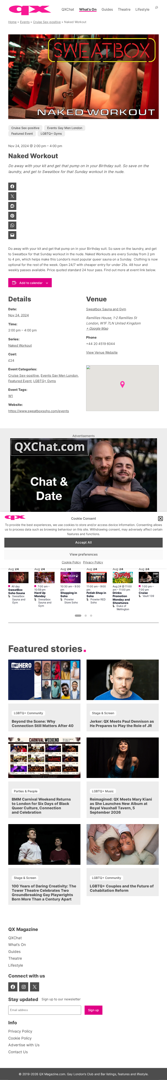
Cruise (143, 593)
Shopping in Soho (68, 594)
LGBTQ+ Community (28, 713)
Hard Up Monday (40, 594)
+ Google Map (97, 328)
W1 (10, 396)
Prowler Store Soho (71, 601)
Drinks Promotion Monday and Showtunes (121, 598)
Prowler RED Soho (98, 601)
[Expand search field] (156, 9)
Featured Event (22, 133)
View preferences (84, 554)
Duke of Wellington (123, 607)
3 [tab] (91, 616)
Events (25, 22)
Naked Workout (20, 345)
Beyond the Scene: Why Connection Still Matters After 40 (42, 723)
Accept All (83, 542)
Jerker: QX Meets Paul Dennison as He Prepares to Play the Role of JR (122, 723)
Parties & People (25, 791)
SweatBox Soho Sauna (16, 591)
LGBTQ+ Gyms (51, 133)
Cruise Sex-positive (47, 22)
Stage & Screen (103, 713)
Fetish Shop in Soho (96, 594)
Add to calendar (30, 283)
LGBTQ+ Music (103, 791)
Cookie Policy (71, 562)
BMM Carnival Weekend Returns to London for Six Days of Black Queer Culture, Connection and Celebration (41, 806)
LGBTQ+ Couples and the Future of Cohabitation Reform (122, 888)
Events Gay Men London (64, 128)
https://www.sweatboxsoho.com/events (38, 411)
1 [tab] (78, 616)
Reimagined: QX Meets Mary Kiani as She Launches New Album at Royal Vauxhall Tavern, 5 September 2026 (121, 806)
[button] (160, 518)
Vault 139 (148, 596)
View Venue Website (102, 352)
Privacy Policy (93, 562)
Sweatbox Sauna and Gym (106, 309)
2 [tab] (86, 616)
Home (12, 22)
